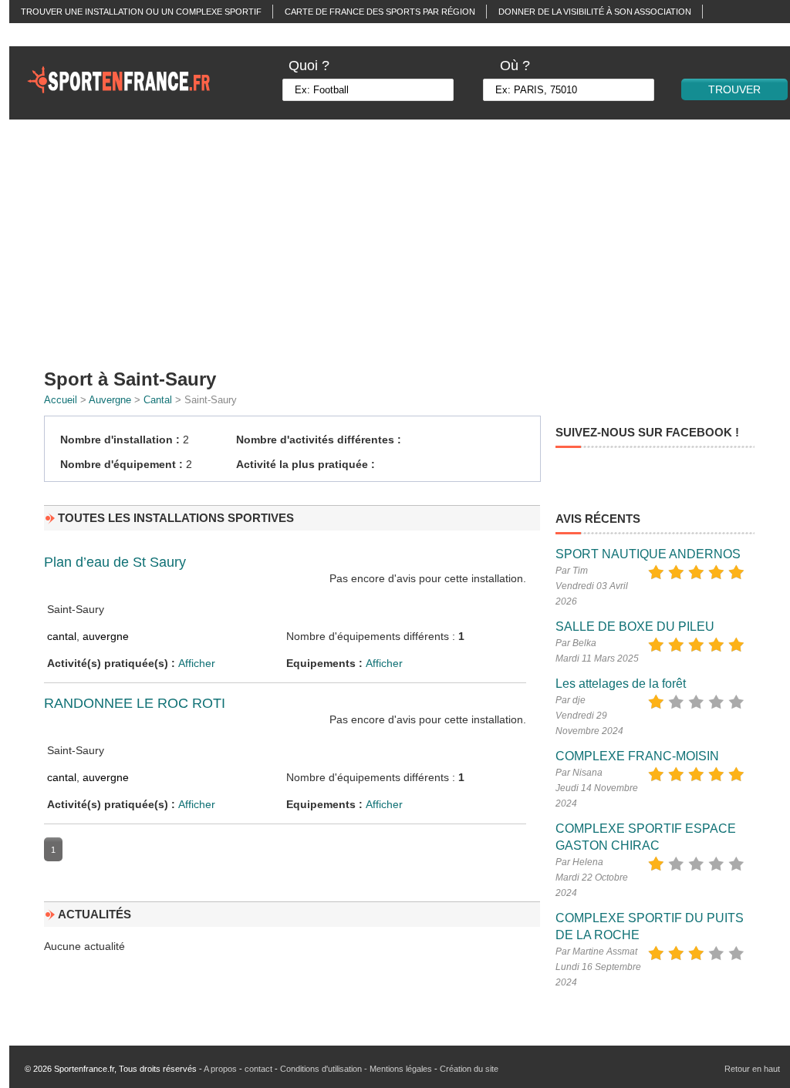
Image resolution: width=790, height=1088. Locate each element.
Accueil (60, 400)
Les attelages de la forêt (620, 683)
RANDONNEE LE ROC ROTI (134, 703)
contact (258, 1068)
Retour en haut (752, 1068)
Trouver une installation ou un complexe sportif (141, 11)
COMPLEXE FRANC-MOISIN (637, 756)
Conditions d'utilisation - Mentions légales (356, 1068)
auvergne (106, 636)
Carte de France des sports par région (380, 11)
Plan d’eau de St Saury (115, 562)
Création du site (469, 1068)
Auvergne (110, 400)
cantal (61, 636)
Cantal (157, 400)
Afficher (196, 663)
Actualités (47, 34)
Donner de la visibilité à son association (594, 11)
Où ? (515, 65)
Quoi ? (309, 65)
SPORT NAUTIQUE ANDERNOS (648, 554)
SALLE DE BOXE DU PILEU (634, 626)
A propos (220, 1068)
